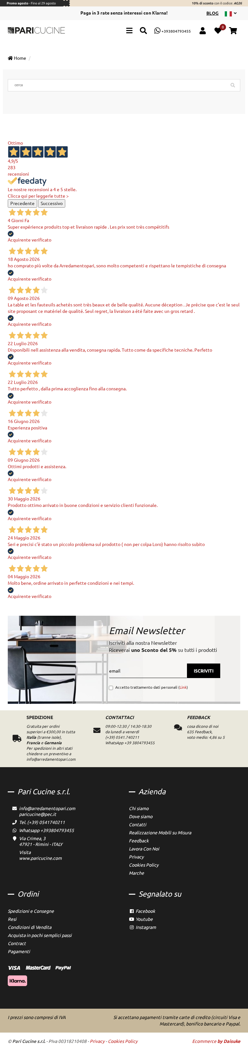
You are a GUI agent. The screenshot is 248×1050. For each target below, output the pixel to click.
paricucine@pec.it (37, 814)
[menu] (129, 31)
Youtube (144, 919)
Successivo (52, 203)
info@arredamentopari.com (47, 808)
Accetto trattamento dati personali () (151, 687)
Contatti (137, 824)
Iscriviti (203, 671)
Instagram (145, 927)
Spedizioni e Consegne (31, 911)
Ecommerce (216, 1041)
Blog (212, 13)
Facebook (145, 911)
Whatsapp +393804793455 (46, 830)
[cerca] (143, 31)
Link (183, 687)
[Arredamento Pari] (36, 30)
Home (19, 58)
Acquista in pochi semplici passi (40, 935)
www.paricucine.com (40, 858)
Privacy (136, 857)
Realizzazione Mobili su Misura (160, 832)
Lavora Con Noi (144, 848)
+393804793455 (175, 31)
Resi (12, 919)
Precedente (22, 203)
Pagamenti (19, 951)
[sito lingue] (231, 13)
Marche (136, 873)
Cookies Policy (144, 865)
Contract (17, 943)
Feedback (139, 840)
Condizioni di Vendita (29, 927)
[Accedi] (202, 31)
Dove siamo (140, 816)
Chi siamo (139, 808)
